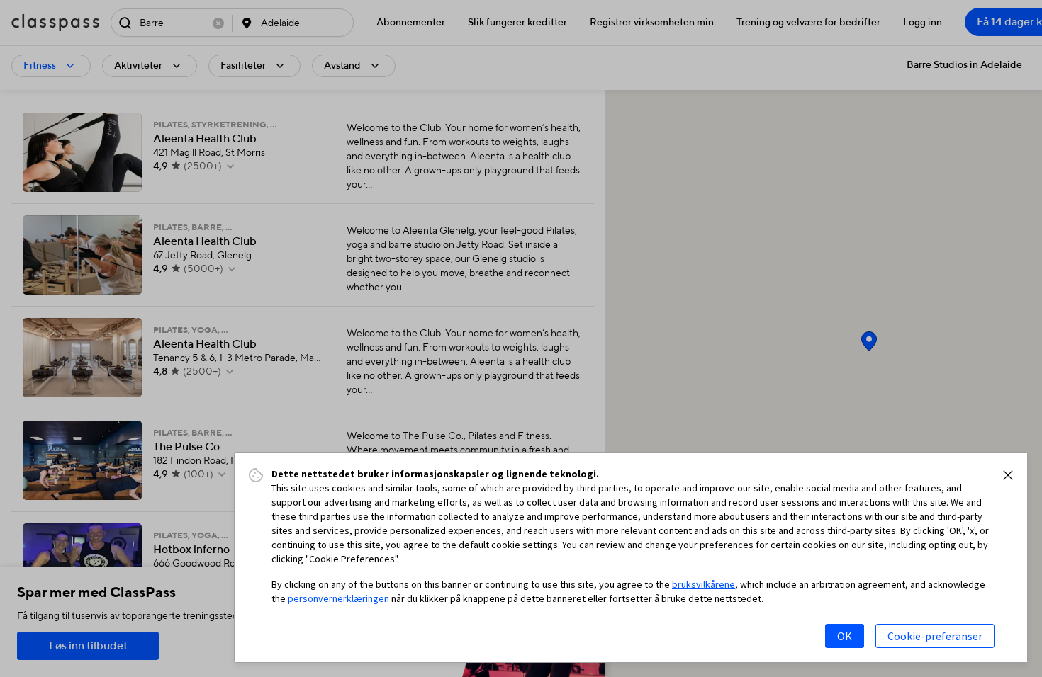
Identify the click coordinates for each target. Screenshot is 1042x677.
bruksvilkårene (703, 584)
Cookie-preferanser (934, 636)
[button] (1008, 475)
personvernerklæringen (338, 598)
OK (844, 636)
